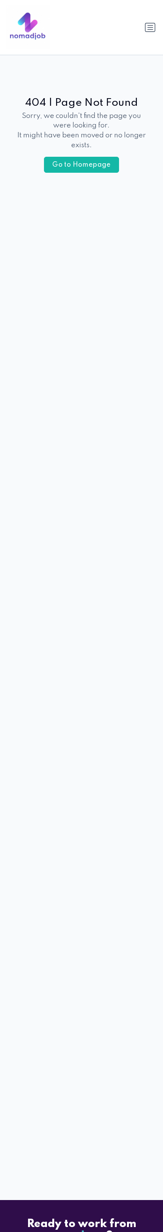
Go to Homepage (81, 164)
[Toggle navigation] (150, 27)
